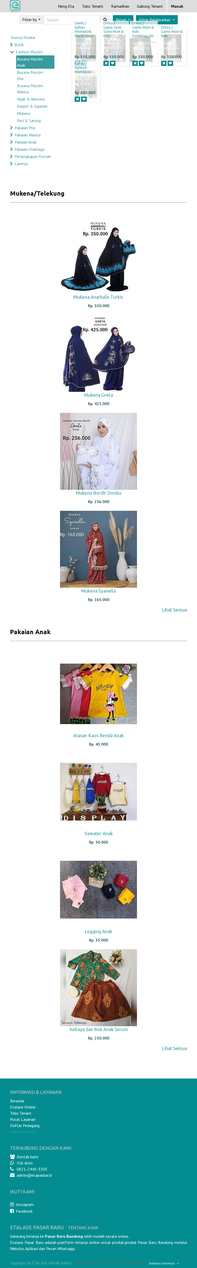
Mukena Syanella (98, 590)
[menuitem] (66, 6)
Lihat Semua (174, 609)
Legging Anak (98, 931)
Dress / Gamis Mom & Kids (172, 31)
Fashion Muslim (29, 51)
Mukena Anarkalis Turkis (98, 296)
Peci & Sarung (29, 120)
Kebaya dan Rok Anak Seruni (99, 1029)
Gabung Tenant (23, 1131)
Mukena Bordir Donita (98, 492)
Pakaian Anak (26, 142)
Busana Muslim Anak (30, 62)
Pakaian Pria (25, 127)
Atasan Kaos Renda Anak (98, 735)
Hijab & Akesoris (31, 99)
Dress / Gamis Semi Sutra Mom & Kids (113, 29)
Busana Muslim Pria (30, 75)
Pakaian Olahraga (29, 149)
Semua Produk (23, 37)
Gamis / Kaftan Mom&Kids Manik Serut (84, 29)
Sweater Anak (98, 833)
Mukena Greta (98, 394)
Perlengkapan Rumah (33, 156)
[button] (157, 19)
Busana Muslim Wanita (30, 88)
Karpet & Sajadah (32, 106)
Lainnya (21, 163)
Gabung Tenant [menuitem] (150, 6)
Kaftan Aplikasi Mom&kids (83, 67)
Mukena (23, 113)
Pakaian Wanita (28, 134)
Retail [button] (121, 19)
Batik (19, 44)
